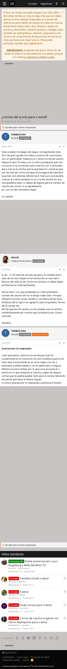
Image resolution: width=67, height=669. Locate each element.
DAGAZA (12, 568)
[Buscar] (63, 4)
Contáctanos (8, 657)
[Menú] (4, 3)
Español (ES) (10, 652)
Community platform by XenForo (28, 666)
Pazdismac (13, 608)
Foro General (24, 568)
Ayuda (25, 660)
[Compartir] (60, 146)
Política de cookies (11, 660)
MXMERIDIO (14, 625)
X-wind (24, 592)
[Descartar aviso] (62, 12)
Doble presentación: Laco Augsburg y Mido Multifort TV (33, 563)
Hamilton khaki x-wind (34, 578)
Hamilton (21, 581)
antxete (11, 594)
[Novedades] (57, 4)
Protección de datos (40, 657)
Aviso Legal (22, 657)
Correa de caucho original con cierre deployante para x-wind (33, 620)
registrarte (35, 43)
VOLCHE (12, 581)
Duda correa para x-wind (36, 605)
